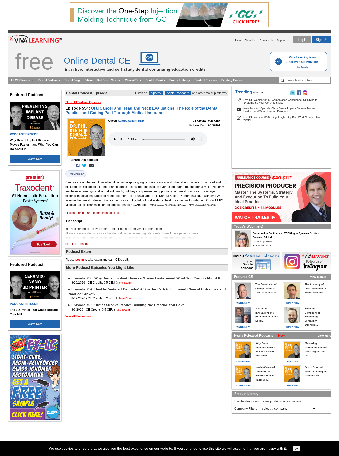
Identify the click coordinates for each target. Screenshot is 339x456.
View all (258, 92)
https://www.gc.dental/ (163, 204)
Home (237, 40)
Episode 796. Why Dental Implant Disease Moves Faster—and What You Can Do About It (145, 278)
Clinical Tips (133, 80)
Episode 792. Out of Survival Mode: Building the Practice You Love (128, 305)
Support (281, 40)
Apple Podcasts (178, 93)
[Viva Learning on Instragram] (305, 93)
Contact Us (266, 40)
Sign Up (321, 40)
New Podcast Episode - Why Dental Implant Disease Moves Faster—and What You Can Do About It (279, 110)
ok (296, 448)
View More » (318, 276)
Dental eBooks (155, 80)
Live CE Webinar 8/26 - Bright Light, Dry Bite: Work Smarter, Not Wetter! (281, 118)
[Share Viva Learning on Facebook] (299, 93)
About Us (250, 40)
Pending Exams (231, 80)
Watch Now (35, 158)
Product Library (180, 80)
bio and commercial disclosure (102, 213)
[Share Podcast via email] (90, 165)
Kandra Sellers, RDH (131, 120)
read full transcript (77, 244)
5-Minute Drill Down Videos (102, 80)
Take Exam (124, 282)
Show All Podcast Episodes (83, 102)
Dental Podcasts (49, 80)
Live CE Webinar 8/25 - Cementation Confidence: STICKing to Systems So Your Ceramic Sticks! (280, 101)
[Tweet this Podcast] (83, 165)
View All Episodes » (78, 316)
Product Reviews (206, 80)
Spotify (156, 93)
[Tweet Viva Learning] (292, 93)
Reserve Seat (263, 245)
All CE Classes (20, 80)
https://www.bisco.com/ (202, 204)
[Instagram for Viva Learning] (306, 262)
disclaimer (74, 213)
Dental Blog (72, 80)
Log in (302, 40)
